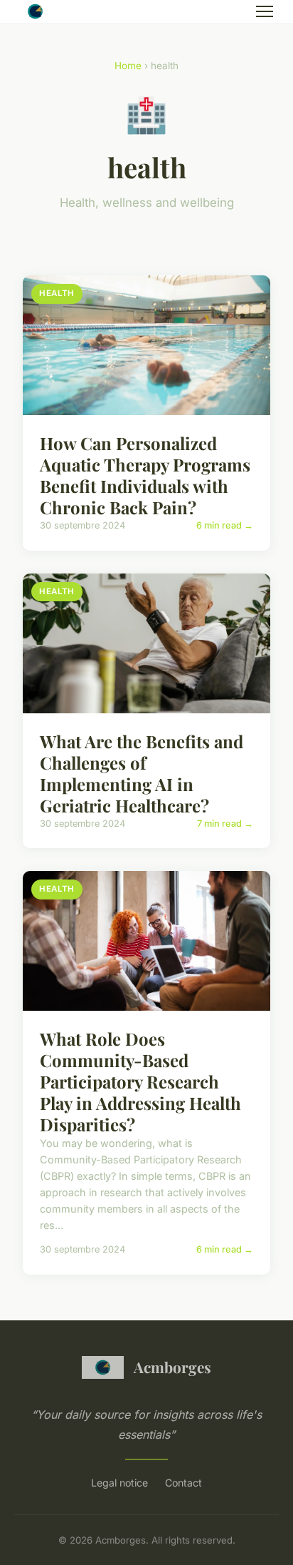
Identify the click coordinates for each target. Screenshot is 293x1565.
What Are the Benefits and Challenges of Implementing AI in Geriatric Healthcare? (141, 773)
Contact (183, 1483)
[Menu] (264, 11)
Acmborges (172, 1367)
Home (128, 65)
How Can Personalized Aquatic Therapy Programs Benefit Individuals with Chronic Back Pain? (145, 475)
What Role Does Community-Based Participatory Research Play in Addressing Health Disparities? (140, 1081)
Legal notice (119, 1483)
